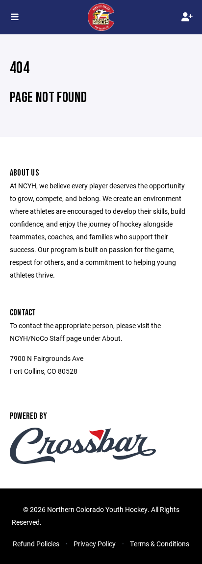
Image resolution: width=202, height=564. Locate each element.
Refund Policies (36, 543)
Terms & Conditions (159, 543)
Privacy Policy (95, 543)
